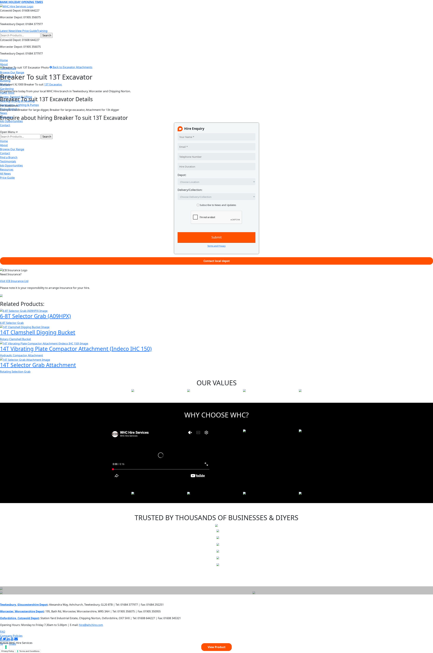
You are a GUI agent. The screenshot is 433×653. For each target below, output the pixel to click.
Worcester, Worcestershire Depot (22, 611)
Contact (5, 125)
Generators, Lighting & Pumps (19, 105)
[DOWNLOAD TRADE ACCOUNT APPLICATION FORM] (1, 592)
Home (4, 60)
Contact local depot (216, 261)
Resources (6, 169)
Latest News (8, 31)
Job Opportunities (11, 165)
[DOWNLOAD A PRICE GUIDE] (1, 588)
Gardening (7, 89)
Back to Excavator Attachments (72, 67)
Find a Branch (8, 157)
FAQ (2, 632)
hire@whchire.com (91, 625)
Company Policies (11, 636)
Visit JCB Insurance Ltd (14, 281)
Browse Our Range (12, 72)
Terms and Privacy (216, 245)
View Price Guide (26, 31)
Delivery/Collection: (190, 190)
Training (42, 31)
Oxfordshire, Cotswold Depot (19, 618)
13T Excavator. (53, 84)
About (4, 64)
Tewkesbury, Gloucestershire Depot (24, 604)
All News (5, 173)
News (3, 113)
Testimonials (8, 161)
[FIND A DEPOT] (254, 592)
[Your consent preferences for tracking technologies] (6, 647)
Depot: (182, 175)
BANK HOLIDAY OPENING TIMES (21, 2)
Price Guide (7, 178)
